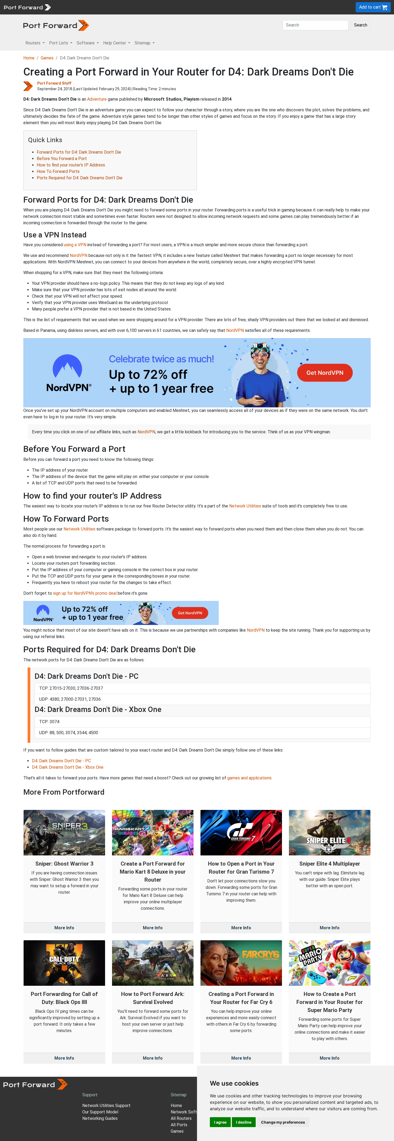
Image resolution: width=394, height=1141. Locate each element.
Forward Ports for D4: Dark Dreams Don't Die (79, 152)
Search (360, 25)
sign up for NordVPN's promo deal (85, 593)
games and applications (249, 777)
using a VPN (75, 244)
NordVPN (78, 255)
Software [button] (86, 43)
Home (29, 57)
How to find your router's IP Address (71, 165)
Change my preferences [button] (283, 1122)
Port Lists (95, 7)
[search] (181, 7)
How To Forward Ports (58, 171)
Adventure (97, 99)
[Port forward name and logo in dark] (56, 25)
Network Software (188, 1112)
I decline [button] (243, 1122)
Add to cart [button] (370, 7)
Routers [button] (33, 43)
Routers (73, 7)
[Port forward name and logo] (27, 6)
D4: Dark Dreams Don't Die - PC (61, 760)
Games (47, 57)
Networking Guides (100, 1118)
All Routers (181, 1118)
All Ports (179, 1124)
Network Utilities (245, 506)
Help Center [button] (115, 43)
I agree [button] (220, 1122)
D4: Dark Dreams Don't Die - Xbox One (67, 767)
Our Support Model (100, 1112)
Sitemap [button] (143, 43)
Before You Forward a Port (62, 158)
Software (118, 7)
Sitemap (166, 7)
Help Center (142, 7)
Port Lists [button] (59, 43)
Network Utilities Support (106, 1105)
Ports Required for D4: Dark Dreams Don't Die (79, 177)
